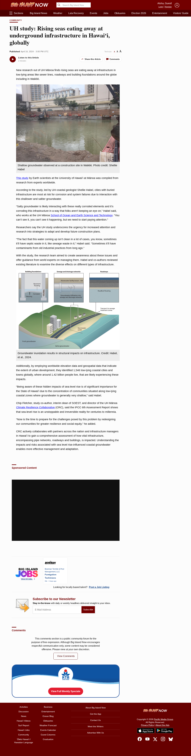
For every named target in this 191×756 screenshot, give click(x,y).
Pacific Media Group (163, 719)
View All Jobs (27, 579)
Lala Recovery (76, 13)
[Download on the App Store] (146, 730)
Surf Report (23, 725)
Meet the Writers (95, 726)
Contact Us (95, 720)
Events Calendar (48, 730)
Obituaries (119, 13)
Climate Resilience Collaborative (35, 407)
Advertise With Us (95, 733)
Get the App (95, 714)
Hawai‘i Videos (23, 721)
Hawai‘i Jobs (24, 730)
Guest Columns (48, 734)
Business (48, 707)
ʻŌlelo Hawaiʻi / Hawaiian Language (23, 741)
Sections (18, 13)
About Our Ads (162, 725)
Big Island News (38, 13)
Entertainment (159, 13)
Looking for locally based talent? (81, 587)
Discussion (24, 711)
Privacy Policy (147, 725)
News (23, 716)
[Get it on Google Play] (164, 730)
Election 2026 (138, 13)
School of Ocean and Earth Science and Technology (82, 215)
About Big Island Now (96, 707)
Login (160, 7)
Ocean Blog (48, 716)
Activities (24, 707)
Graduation (48, 739)
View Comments (66, 656)
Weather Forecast (48, 725)
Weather (57, 13)
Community (16, 20)
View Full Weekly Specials (65, 691)
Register (168, 7)
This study (22, 178)
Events (93, 13)
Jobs (105, 13)
